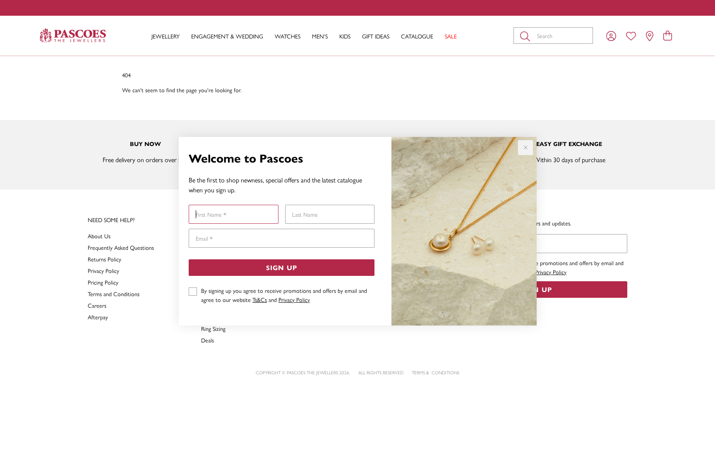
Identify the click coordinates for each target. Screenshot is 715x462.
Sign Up (281, 267)
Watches (287, 36)
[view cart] (667, 35)
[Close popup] (525, 147)
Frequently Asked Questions (121, 247)
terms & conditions (435, 372)
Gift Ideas (375, 36)
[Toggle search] (526, 35)
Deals (207, 340)
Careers (97, 305)
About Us (99, 236)
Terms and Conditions (113, 294)
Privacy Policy (294, 299)
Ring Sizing (213, 328)
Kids (344, 36)
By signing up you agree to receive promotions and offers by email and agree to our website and (284, 295)
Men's (320, 36)
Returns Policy (104, 259)
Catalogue (417, 36)
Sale (451, 36)
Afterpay (98, 317)
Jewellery (165, 36)
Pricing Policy (103, 282)
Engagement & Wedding (227, 36)
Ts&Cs (259, 299)
